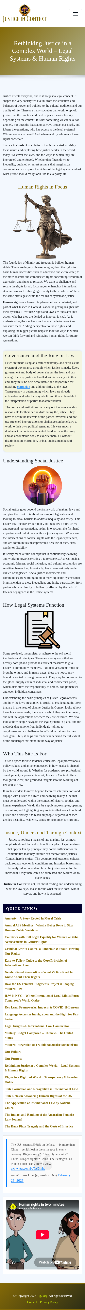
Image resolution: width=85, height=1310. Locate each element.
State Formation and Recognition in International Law (41, 1089)
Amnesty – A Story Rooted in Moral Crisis (33, 918)
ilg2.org (42, 1295)
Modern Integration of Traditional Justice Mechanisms (41, 1044)
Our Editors (13, 1051)
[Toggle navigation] (75, 14)
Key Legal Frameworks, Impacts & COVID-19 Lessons (42, 1007)
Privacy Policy (49, 1302)
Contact (32, 1302)
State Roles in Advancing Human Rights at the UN (38, 1096)
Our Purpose (13, 1058)
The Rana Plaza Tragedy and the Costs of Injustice (39, 1126)
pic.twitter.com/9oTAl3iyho (28, 1168)
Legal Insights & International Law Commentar (37, 1026)
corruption (23, 386)
